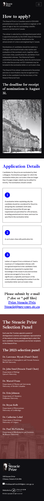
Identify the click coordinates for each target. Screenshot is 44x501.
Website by (7, 490)
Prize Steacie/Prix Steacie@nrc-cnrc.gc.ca (22, 304)
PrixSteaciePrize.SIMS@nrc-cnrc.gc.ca (19, 484)
